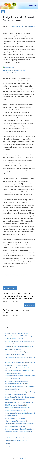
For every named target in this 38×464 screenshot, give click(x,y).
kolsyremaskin (22, 275)
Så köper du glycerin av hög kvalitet (17, 333)
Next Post (28, 305)
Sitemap (7, 446)
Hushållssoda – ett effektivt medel (16, 438)
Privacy (7, 443)
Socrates (23, 458)
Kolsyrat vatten (17, 26)
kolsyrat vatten (11, 275)
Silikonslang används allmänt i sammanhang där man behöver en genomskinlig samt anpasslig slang (18, 296)
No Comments (30, 26)
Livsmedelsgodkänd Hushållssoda (16, 440)
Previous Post (10, 288)
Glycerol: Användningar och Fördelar (17, 368)
